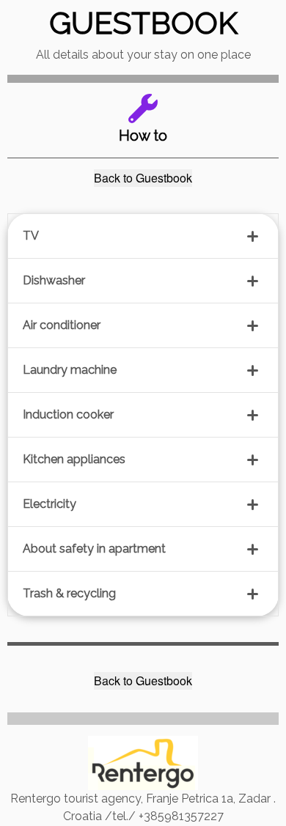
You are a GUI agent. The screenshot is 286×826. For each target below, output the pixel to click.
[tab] (143, 236)
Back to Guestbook (143, 177)
